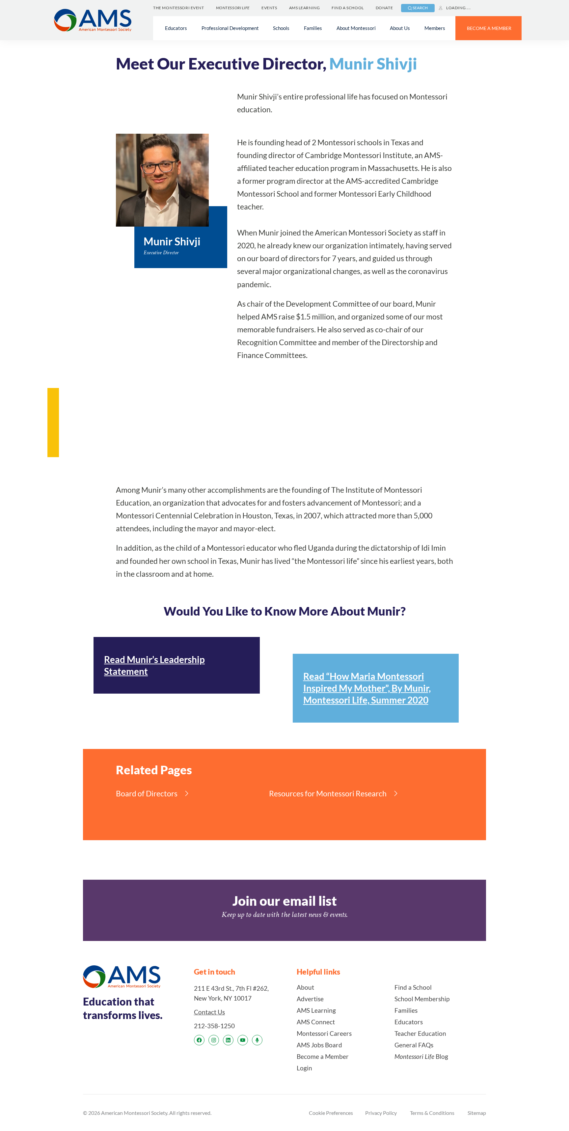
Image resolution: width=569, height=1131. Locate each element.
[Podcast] (257, 1040)
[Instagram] (213, 1040)
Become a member (489, 28)
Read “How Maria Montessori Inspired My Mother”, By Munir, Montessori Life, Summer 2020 (367, 688)
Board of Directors (146, 793)
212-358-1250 (214, 1026)
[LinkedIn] (228, 1040)
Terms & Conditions (432, 1113)
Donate (384, 7)
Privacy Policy (381, 1113)
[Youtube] (242, 1040)
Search (420, 7)
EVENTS (269, 7)
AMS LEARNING (304, 7)
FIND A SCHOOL (348, 7)
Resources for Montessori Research (328, 793)
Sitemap (477, 1113)
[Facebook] (199, 1040)
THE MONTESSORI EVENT (178, 7)
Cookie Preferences (331, 1113)
